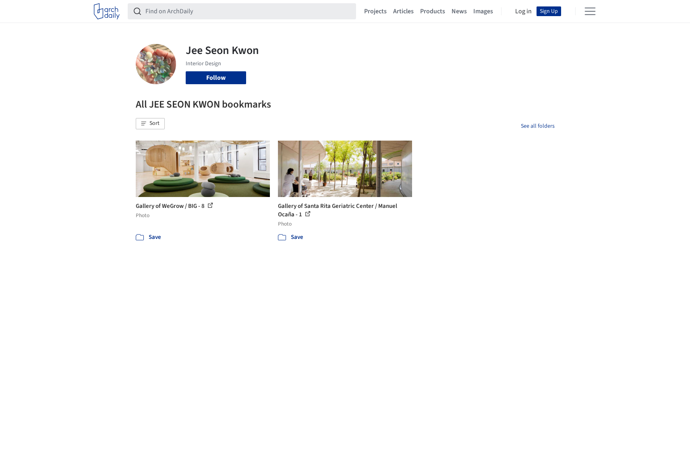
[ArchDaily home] (107, 11)
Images (483, 11)
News (459, 11)
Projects (375, 11)
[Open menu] (590, 11)
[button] (150, 123)
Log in (523, 11)
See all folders (538, 126)
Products (432, 11)
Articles (403, 11)
